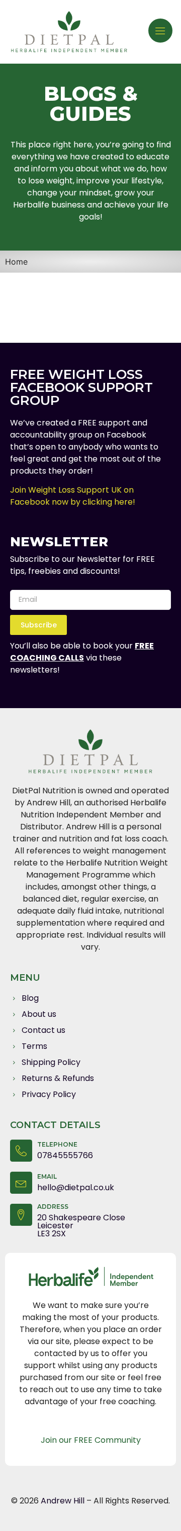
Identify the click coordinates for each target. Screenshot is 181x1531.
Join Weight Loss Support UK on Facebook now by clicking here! (72, 496)
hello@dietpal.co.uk (75, 1187)
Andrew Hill (63, 1500)
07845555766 (65, 1155)
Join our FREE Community (91, 1440)
